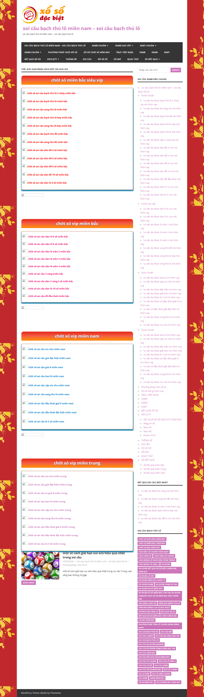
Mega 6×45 (149, 423)
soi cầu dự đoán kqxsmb (151, 644)
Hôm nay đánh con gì (169, 603)
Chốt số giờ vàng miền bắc (152, 539)
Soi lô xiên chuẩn (161, 674)
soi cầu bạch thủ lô (149, 640)
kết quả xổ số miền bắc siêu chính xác (158, 616)
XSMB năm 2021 (157, 678)
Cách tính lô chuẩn (164, 556)
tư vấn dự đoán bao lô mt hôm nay (162, 277)
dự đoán (165, 564)
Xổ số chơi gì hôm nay (97, 52)
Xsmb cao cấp (123, 45)
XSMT (167, 52)
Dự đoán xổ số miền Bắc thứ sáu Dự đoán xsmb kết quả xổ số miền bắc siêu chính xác (159, 595)
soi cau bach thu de (148, 631)
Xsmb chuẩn (99, 45)
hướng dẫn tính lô (148, 611)
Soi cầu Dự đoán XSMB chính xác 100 (157, 648)
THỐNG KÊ (71, 59)
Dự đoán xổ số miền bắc (151, 588)
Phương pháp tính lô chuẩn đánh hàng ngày (159, 626)
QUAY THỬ (133, 59)
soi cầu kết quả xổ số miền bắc (154, 657)
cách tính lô (145, 556)
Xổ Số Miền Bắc (146, 682)
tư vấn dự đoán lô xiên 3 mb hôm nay (160, 506)
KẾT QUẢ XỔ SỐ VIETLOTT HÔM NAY (163, 419)
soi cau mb (166, 631)
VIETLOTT (52, 59)
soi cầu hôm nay (147, 653)
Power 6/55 (150, 435)
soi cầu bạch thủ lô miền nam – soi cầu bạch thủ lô (81, 28)
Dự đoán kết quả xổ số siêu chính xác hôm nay (158, 570)
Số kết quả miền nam (154, 472)
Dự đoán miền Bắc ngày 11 (152, 580)
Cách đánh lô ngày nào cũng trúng (157, 560)
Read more (28, 582)
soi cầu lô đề (145, 665)
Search (176, 70)
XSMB (142, 52)
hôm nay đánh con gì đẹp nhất (154, 607)
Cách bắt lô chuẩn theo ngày (154, 551)
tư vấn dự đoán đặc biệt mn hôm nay (163, 346)
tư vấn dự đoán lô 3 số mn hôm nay (162, 354)
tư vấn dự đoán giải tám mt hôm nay (162, 293)
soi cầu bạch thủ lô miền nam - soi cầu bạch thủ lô (102, 561)
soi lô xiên (144, 674)
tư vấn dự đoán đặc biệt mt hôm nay (162, 289)
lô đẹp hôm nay (146, 620)
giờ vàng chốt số (147, 603)
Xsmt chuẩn (147, 45)
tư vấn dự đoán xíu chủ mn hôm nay (162, 381)
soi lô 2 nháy (170, 669)
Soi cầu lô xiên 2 (167, 661)
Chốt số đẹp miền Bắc (149, 547)
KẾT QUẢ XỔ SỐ (32, 59)
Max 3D (148, 427)
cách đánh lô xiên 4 (149, 564)
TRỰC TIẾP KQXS (124, 52)
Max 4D (148, 431)
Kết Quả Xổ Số (168, 611)
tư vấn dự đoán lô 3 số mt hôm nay (162, 297)
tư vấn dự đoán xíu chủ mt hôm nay (162, 324)
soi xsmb (143, 678)
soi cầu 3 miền (146, 636)
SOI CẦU (87, 59)
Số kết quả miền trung (155, 468)
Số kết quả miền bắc (154, 464)
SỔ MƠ (117, 59)
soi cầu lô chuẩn (147, 661)
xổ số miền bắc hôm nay (168, 682)
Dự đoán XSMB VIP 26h (166, 584)
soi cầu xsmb (161, 665)
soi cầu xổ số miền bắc (150, 669)
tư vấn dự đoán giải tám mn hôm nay (163, 350)
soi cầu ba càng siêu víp (168, 636)
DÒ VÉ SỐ (103, 59)
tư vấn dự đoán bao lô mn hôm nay (162, 334)
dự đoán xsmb (146, 584)
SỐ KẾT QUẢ (151, 59)
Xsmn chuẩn (31, 52)
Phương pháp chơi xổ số (62, 52)
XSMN (155, 52)
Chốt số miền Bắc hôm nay (152, 543)
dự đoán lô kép (146, 576)
